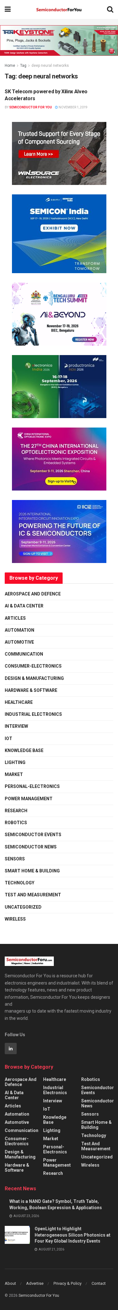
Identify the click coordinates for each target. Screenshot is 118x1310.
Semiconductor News (31, 846)
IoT (8, 738)
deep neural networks (50, 65)
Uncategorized (23, 907)
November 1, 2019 (72, 107)
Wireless (15, 919)
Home (10, 65)
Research (16, 810)
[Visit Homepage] (58, 9)
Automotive (19, 642)
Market (14, 774)
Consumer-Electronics (33, 666)
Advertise (34, 1283)
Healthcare (19, 702)
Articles (15, 618)
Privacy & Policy (67, 1283)
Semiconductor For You (30, 107)
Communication (24, 654)
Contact (99, 1283)
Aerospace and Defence (33, 593)
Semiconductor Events (33, 834)
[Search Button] (110, 9)
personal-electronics (32, 786)
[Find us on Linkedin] (11, 1048)
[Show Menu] (8, 9)
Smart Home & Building (32, 870)
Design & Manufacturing (34, 678)
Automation (19, 630)
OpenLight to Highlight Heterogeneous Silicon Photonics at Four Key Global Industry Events (72, 1235)
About (10, 1283)
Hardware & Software (31, 690)
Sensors (15, 858)
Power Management (29, 798)
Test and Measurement (33, 894)
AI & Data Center (24, 605)
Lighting (15, 762)
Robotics (16, 822)
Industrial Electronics (33, 714)
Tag (23, 65)
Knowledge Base (24, 750)
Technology (19, 882)
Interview (16, 726)
